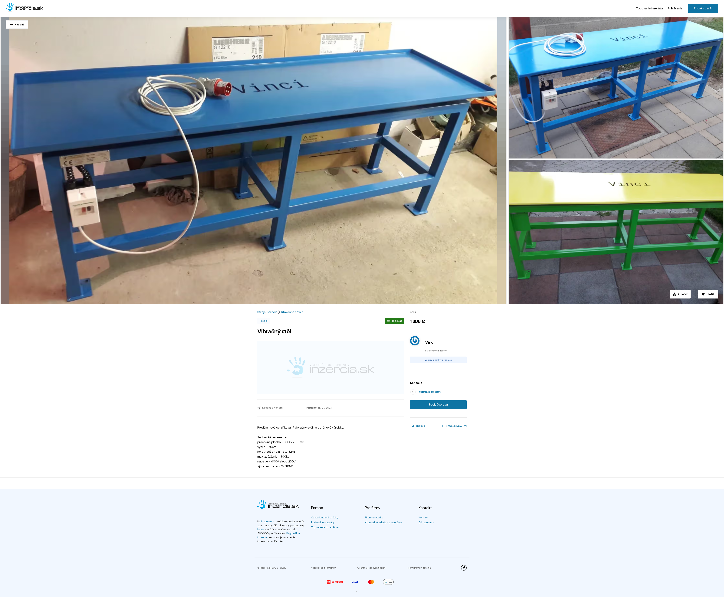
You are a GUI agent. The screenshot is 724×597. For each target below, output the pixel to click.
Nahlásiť (420, 425)
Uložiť (710, 294)
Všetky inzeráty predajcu (438, 359)
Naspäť (19, 24)
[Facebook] (464, 568)
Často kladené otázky (324, 517)
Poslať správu (438, 404)
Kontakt (423, 517)
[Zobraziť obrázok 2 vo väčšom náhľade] (615, 87)
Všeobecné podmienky (323, 567)
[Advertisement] (330, 367)
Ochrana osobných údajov (371, 567)
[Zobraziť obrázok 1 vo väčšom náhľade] (253, 159)
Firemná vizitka (374, 517)
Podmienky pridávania (419, 567)
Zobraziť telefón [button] (430, 392)
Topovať (397, 320)
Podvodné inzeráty (322, 522)
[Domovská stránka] (24, 7)
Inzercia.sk (267, 521)
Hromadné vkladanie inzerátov (383, 522)
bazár (260, 529)
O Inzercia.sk (426, 522)
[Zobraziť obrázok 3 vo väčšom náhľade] (615, 232)
